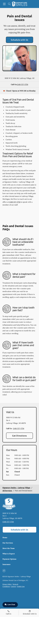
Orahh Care (21, 586)
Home (4, 537)
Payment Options (9, 559)
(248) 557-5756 (22, 84)
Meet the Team (8, 548)
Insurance (6, 564)
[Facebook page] (3, 570)
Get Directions (19, 435)
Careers (13, 586)
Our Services (7, 543)
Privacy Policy (7, 584)
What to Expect (8, 554)
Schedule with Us (19, 39)
